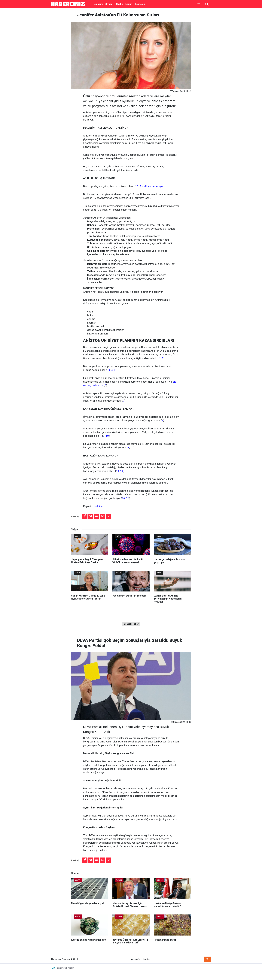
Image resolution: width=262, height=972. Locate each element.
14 (121, 471)
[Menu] (198, 4)
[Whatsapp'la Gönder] (102, 516)
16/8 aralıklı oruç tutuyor (149, 186)
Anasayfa (135, 959)
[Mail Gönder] (108, 516)
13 (117, 471)
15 (123, 498)
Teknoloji (140, 4)
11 (127, 447)
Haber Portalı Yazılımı (65, 968)
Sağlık (119, 4)
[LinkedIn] (96, 516)
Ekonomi (98, 4)
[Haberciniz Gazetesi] (69, 4)
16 (127, 498)
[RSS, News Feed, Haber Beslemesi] (207, 959)
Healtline (97, 506)
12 (131, 447)
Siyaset (109, 4)
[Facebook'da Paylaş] (84, 516)
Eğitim (128, 4)
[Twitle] (90, 516)
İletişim (146, 959)
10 (107, 435)
